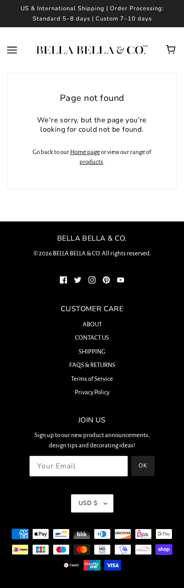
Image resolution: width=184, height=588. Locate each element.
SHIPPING (92, 351)
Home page (85, 152)
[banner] (90, 49)
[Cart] (172, 50)
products (91, 161)
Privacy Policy (92, 392)
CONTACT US (92, 337)
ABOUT (92, 324)
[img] (63, 280)
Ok (142, 466)
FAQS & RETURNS (92, 365)
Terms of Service (92, 378)
